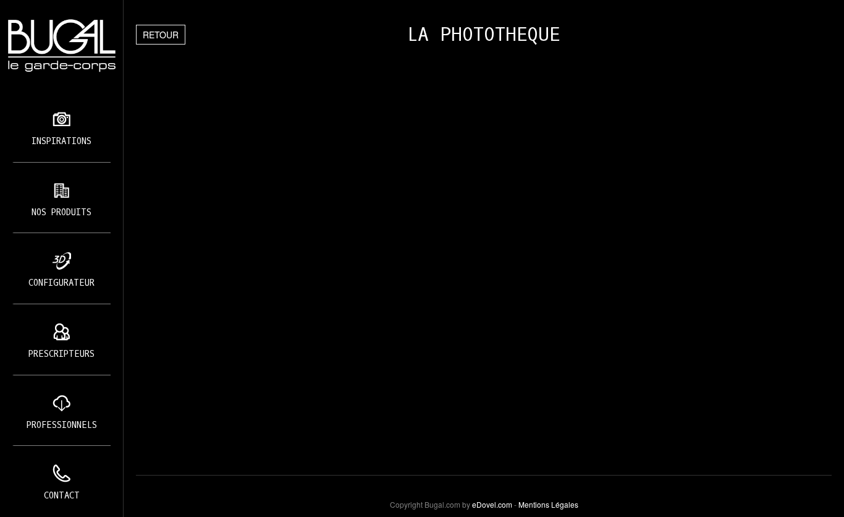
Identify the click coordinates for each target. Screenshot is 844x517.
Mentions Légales (548, 504)
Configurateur (61, 283)
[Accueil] (61, 46)
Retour (161, 34)
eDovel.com (492, 504)
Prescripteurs (61, 354)
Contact (62, 496)
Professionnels (62, 425)
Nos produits (61, 212)
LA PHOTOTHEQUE (483, 35)
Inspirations (61, 141)
